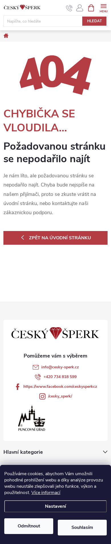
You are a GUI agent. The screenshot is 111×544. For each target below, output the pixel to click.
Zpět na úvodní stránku (60, 238)
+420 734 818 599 (60, 377)
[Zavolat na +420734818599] (69, 8)
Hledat (94, 21)
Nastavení (55, 506)
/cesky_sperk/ (60, 396)
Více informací (45, 492)
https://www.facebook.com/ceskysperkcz (60, 386)
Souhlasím (82, 527)
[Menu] (103, 7)
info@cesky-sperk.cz (60, 367)
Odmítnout (29, 526)
